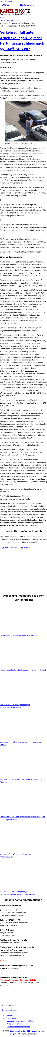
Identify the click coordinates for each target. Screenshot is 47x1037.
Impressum (11, 1015)
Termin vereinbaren (9, 1010)
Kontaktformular (8, 1005)
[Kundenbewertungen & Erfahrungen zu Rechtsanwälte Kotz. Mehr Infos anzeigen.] (6, 1000)
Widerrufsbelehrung (14, 1024)
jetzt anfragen (26, 547)
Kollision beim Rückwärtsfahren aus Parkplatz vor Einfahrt (23, 670)
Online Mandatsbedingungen (18, 1027)
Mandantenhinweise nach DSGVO (20, 1021)
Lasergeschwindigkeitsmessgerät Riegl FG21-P (18, 635)
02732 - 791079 (10, 547)
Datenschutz (12, 1018)
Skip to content (6, 1)
